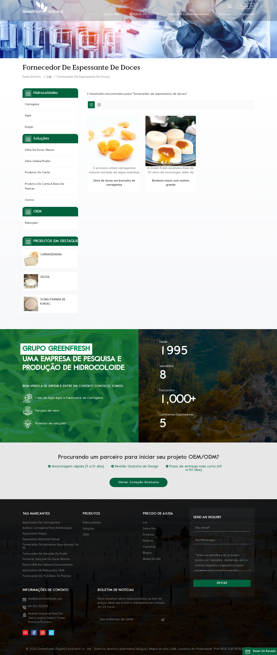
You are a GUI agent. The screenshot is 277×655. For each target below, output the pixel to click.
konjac (29, 127)
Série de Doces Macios (40, 150)
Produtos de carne (37, 172)
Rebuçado (31, 223)
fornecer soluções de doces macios (46, 559)
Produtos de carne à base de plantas (44, 186)
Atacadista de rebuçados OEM (43, 570)
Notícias (225, 14)
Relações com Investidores (189, 14)
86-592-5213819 (38, 606)
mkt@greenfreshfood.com (45, 599)
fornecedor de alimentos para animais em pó (51, 547)
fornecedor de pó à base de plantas (47, 576)
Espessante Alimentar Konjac (41, 539)
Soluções (88, 529)
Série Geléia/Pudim (37, 161)
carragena (32, 104)
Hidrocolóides (92, 522)
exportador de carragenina (41, 522)
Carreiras (247, 14)
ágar (28, 115)
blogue (147, 553)
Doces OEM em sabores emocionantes (48, 565)
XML (174, 649)
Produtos (148, 535)
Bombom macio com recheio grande (170, 183)
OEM (86, 535)
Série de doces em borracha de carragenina (114, 183)
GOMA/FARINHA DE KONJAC (52, 301)
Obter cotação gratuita (138, 482)
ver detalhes (114, 187)
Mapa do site (152, 559)
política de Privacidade (196, 649)
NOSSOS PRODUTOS (144, 14)
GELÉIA (45, 277)
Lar (49, 77)
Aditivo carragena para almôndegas (47, 528)
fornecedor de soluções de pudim (45, 554)
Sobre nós (111, 14)
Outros (29, 200)
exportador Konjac (35, 534)
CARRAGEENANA (51, 254)
